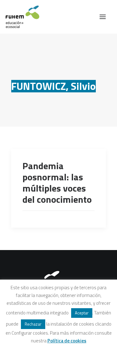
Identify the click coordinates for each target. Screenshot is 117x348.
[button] (102, 17)
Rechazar (33, 324)
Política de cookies (66, 340)
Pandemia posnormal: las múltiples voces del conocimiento (57, 182)
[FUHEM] (19, 17)
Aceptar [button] (82, 313)
